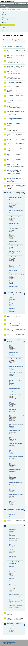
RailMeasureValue (13, 463)
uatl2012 (13, 308)
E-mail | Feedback (6, 641)
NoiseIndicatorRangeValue (13, 424)
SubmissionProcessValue (13, 494)
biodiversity (10, 82)
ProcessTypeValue (13, 251)
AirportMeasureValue (13, 345)
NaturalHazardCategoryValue (13, 245)
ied (8, 159)
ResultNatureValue (13, 256)
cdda (8, 86)
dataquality (10, 100)
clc (12, 297)
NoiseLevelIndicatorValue (13, 437)
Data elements (5, 19)
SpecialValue (13, 270)
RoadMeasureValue (13, 476)
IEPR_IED (10, 185)
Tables (3, 17)
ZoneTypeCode (13, 286)
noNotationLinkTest (13, 561)
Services (4, 27)
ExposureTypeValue (13, 388)
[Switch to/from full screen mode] (19, 3)
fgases (9, 134)
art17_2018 (10, 77)
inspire (9, 192)
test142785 (13, 571)
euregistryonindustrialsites (11, 118)
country (13, 628)
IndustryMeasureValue (13, 394)
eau (12, 544)
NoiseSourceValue (13, 450)
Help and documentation (7, 12)
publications (10, 509)
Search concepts (19, 46)
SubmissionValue (13, 501)
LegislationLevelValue (13, 228)
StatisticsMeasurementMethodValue (13, 274)
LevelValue (13, 409)
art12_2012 (10, 55)
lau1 (8, 316)
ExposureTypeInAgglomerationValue (13, 380)
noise (8, 340)
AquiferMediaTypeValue (13, 197)
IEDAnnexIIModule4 (11, 178)
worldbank (10, 623)
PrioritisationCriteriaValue (13, 456)
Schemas (4, 22)
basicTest (13, 529)
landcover (10, 292)
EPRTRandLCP (11, 111)
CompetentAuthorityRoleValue (13, 358)
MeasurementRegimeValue (13, 234)
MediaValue (13, 241)
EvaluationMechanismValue (13, 372)
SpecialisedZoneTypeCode (13, 265)
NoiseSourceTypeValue (13, 443)
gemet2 (9, 139)
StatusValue (13, 489)
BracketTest (13, 534)
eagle (12, 303)
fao (8, 129)
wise (8, 618)
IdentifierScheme (13, 223)
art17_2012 (10, 71)
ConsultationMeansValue (13, 366)
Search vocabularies (8, 46)
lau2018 (9, 324)
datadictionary (11, 95)
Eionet (7, 9)
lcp (8, 329)
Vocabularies (5, 25)
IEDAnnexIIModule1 (11, 165)
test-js (12, 566)
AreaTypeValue (13, 352)
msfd (8, 334)
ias (8, 154)
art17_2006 (10, 66)
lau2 (8, 320)
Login (17, 3)
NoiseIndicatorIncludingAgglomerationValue (13, 415)
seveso (9, 520)
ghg (8, 143)
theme (12, 281)
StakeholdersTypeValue (13, 482)
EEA (8, 1)
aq (8, 50)
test (8, 526)
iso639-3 (13, 402)
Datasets (4, 14)
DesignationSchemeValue (13, 210)
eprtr (8, 106)
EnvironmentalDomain (13, 216)
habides (9, 148)
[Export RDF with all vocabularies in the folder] (24, 194)
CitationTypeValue (13, 203)
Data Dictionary (12, 9)
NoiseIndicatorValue (13, 430)
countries (13, 514)
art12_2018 (10, 61)
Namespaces (5, 30)
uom (8, 612)
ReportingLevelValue (13, 469)
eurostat (9, 123)
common (9, 90)
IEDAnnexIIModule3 (11, 170)
